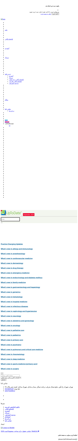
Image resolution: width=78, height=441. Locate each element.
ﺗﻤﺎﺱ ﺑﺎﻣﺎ (8, 109)
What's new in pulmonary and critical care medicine (22, 349)
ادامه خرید (55, 14)
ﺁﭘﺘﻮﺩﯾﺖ (7, 48)
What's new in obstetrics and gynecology (17, 321)
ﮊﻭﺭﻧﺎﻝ (7, 57)
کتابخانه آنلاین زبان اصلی (16, 79)
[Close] (58, 10)
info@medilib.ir (10, 391)
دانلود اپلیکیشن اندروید (12, 407)
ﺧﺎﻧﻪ (6, 30)
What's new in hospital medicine (14, 302)
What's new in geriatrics (10, 292)
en (9, 125)
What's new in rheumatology (12, 354)
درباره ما (11, 111)
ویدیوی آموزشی (13, 83)
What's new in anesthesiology (13, 254)
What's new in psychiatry (11, 345)
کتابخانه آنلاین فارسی (15, 81)
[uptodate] (11, 214)
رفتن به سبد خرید (46, 14)
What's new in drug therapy (12, 268)
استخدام (7, 417)
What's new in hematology (12, 297)
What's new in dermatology (12, 263)
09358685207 (9, 389)
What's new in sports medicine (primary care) (19, 364)
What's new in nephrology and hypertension (19, 311)
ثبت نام (7, 122)
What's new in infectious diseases (14, 306)
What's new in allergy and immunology (17, 249)
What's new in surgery (10, 369)
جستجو (4, 379)
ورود (6, 120)
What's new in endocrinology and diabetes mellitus (21, 278)
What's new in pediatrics (11, 335)
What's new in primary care (12, 340)
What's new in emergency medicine (15, 273)
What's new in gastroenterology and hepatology (20, 287)
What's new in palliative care (12, 330)
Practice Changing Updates (12, 244)
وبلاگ (6, 100)
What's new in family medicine (13, 282)
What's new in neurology (11, 316)
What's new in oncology (10, 325)
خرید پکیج (8, 74)
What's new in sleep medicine (13, 359)
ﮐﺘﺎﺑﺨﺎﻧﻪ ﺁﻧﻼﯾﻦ (9, 39)
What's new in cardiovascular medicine (16, 258)
